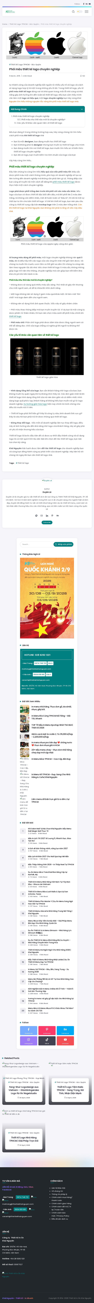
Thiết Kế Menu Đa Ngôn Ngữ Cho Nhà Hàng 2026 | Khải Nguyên (49, 951)
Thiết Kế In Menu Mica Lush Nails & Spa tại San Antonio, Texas (48, 892)
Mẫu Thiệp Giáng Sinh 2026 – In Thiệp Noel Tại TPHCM (51, 864)
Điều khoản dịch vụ (60, 1219)
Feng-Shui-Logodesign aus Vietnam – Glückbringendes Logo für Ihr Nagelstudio (24, 1090)
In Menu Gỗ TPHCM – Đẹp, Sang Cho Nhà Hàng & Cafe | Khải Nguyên (51, 776)
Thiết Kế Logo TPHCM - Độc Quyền (24, 24)
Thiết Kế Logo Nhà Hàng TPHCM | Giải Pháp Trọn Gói (23, 1139)
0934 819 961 (38, 674)
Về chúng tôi (57, 1191)
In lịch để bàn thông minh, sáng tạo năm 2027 (48, 848)
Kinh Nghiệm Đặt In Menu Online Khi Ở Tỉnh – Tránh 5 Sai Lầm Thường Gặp (50, 990)
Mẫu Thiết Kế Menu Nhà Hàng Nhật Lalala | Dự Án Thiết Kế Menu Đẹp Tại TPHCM (49, 960)
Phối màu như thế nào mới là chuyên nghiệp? (43, 119)
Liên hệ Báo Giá (58, 1188)
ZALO (50, 663)
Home (4, 24)
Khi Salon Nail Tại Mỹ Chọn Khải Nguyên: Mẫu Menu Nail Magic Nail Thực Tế (49, 829)
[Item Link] (24, 709)
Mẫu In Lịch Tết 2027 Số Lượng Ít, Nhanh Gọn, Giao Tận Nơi (49, 839)
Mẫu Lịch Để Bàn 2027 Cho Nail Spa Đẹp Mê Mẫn (48, 856)
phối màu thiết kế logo (64, 182)
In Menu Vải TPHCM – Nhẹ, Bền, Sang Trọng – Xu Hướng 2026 (48, 970)
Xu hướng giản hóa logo (35, 404)
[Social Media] (84, 4)
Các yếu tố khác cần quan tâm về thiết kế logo (39, 123)
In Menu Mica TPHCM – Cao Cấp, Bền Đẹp (51, 759)
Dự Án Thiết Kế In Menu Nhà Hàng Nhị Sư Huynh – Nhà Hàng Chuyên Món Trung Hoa (49, 941)
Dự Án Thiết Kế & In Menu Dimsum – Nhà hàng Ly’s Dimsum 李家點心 (49, 931)
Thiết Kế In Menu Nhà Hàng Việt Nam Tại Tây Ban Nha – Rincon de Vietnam (49, 883)
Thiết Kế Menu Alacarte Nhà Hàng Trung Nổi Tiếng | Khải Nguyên (50, 912)
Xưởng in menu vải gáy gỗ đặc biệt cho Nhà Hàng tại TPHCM (50, 999)
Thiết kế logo (23, 463)
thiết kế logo (15, 316)
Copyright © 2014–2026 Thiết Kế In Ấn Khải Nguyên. (70, 1298)
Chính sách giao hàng (61, 1203)
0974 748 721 (40, 663)
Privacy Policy (63, 1216)
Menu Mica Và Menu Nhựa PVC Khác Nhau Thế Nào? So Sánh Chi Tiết (51, 1009)
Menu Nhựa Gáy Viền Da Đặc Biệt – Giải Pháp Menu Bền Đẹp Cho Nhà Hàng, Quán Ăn (50, 922)
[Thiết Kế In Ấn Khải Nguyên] (11, 11)
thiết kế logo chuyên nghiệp (27, 151)
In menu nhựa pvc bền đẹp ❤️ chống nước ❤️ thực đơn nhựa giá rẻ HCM (52, 744)
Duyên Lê (47, 492)
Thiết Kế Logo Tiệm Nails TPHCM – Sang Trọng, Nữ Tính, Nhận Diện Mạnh (70, 1090)
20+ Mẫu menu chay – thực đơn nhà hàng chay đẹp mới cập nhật (52, 751)
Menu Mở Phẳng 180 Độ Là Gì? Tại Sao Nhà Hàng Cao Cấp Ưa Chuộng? (51, 980)
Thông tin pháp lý (59, 1194)
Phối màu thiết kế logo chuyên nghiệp (31, 116)
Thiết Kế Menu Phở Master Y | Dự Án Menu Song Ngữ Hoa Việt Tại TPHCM (50, 902)
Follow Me (47, 522)
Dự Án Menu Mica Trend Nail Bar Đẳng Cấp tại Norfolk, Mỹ (47, 873)
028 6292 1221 (42, 655)
